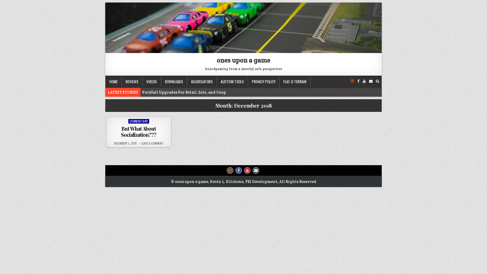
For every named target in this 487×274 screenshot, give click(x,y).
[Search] (377, 81)
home (113, 81)
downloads (174, 81)
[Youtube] (364, 81)
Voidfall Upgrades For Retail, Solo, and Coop (184, 92)
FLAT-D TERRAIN (294, 81)
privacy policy (263, 81)
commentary (139, 121)
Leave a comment (152, 143)
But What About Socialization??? (138, 131)
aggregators (202, 81)
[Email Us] (371, 81)
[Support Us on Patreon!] (352, 81)
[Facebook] (358, 81)
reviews (132, 81)
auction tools (232, 81)
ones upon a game (243, 60)
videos (151, 81)
